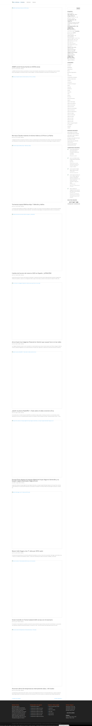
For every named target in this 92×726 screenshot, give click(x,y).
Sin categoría (69, 124)
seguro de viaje (76, 39)
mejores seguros (70, 35)
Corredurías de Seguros (71, 83)
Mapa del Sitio (51, 714)
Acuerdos (69, 65)
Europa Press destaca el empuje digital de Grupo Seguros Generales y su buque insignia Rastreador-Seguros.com (35, 480)
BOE (68, 73)
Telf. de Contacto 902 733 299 (54, 706)
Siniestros (69, 126)
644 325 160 (73, 709)
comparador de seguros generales (72, 27)
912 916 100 (73, 706)
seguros (76, 44)
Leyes (68, 93)
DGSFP (68, 85)
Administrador (51, 713)
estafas (77, 31)
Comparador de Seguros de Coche (37, 708)
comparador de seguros (71, 20)
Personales (23, 2)
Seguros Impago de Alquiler (72, 122)
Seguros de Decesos (71, 109)
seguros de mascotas (71, 51)
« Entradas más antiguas (16, 698)
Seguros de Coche (70, 106)
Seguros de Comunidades (72, 108)
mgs (75, 35)
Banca (68, 70)
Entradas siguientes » (58, 698)
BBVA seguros (69, 18)
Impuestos (69, 91)
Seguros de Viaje (70, 118)
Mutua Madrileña (70, 36)
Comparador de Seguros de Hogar (37, 711)
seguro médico (75, 40)
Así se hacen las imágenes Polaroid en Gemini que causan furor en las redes (36, 342)
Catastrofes (69, 75)
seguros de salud (72, 52)
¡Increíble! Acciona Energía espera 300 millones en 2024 (75, 159)
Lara (70, 168)
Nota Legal (50, 711)
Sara (70, 158)
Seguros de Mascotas (71, 114)
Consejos (69, 80)
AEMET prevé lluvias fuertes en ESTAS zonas (26, 67)
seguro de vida (70, 40)
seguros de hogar (71, 49)
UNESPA (68, 127)
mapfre (74, 32)
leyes (71, 32)
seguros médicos (70, 60)
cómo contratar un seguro (71, 31)
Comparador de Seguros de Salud (37, 713)
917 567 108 (73, 707)
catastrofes (73, 18)
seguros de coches (70, 48)
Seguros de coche (71, 47)
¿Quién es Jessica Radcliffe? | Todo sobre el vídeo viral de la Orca (33, 411)
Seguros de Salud (70, 116)
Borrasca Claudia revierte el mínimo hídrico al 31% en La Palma (32, 136)
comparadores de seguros (71, 29)
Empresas (69, 87)
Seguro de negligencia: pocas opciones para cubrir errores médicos (75, 190)
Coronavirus (69, 82)
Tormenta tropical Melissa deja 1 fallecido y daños (28, 204)
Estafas (68, 90)
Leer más (67, 725)
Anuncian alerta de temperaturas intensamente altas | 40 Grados (33, 689)
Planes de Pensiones (71, 98)
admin (14, 482)
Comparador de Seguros (35, 706)
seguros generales (70, 56)
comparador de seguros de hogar (73, 22)
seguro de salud (70, 39)
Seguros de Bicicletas (71, 104)
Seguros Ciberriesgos (71, 101)
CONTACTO (51, 708)
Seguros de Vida (71, 55)
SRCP (71, 188)
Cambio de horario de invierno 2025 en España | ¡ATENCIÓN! (31, 273)
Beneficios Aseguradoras (71, 72)
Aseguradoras (69, 69)
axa (77, 17)
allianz (76, 14)
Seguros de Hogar (70, 113)
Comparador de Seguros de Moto (36, 709)
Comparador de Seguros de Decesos (37, 716)
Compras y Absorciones (71, 78)
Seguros (68, 100)
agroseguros (70, 14)
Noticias (22, 68)
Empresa (34, 2)
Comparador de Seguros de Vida (36, 714)
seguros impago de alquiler (71, 58)
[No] (69, 725)
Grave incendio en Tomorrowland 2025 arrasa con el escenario (32, 620)
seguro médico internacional (71, 43)
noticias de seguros (70, 38)
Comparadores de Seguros (72, 77)
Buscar (78, 8)
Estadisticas (69, 88)
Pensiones (69, 96)
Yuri (14, 68)
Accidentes (69, 64)
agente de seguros (70, 13)
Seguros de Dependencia (71, 111)
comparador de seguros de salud (72, 24)
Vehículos (17, 2)
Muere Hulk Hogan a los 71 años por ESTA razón (27, 551)
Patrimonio (29, 2)
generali (68, 32)
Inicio (13, 2)
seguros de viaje (70, 53)
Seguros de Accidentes (71, 103)
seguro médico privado (71, 44)
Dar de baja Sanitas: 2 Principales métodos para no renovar (74, 152)
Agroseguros (69, 67)
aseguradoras (71, 15)
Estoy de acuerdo (62, 725)
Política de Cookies (52, 709)
